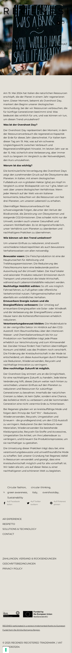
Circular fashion (16, 487)
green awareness (17, 492)
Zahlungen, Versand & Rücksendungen (29, 558)
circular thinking (40, 487)
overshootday (51, 492)
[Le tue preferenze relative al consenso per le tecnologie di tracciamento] (6, 650)
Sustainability (15, 497)
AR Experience (12, 518)
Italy (34, 492)
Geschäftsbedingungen (19, 563)
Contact (8, 534)
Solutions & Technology (19, 528)
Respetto (9, 523)
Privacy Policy (12, 568)
